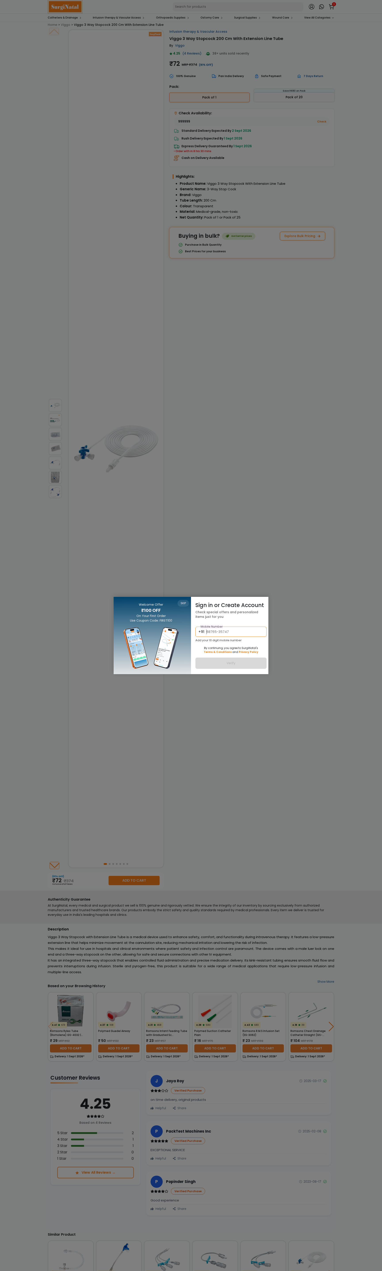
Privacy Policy (248, 652)
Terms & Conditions (218, 652)
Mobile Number (212, 626)
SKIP (183, 603)
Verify (231, 663)
